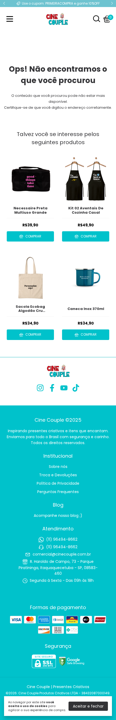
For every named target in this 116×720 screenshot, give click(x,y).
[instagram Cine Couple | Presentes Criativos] (40, 388)
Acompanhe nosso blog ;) (58, 515)
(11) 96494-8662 (61, 539)
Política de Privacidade (58, 483)
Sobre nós (58, 466)
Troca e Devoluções (58, 475)
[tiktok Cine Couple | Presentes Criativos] (76, 388)
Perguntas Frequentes (58, 491)
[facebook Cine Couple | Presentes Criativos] (52, 388)
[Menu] (11, 19)
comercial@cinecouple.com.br (62, 554)
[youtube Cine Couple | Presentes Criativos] (64, 388)
